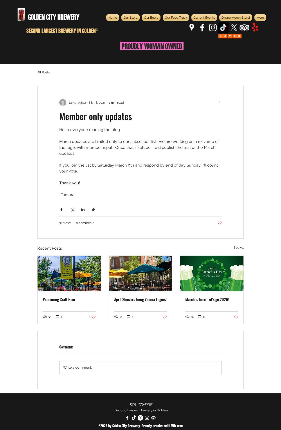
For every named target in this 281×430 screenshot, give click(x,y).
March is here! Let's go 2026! (207, 299)
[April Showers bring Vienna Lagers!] (140, 273)
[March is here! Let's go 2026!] (211, 273)
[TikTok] (223, 27)
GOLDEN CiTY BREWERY (53, 16)
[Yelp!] (255, 27)
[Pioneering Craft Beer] (69, 273)
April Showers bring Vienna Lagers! (140, 299)
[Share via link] (94, 209)
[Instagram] (213, 27)
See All (239, 247)
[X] (234, 27)
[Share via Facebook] (61, 209)
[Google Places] (192, 27)
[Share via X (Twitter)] (72, 209)
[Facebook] (202, 27)
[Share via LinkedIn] (83, 209)
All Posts (43, 72)
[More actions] (219, 102)
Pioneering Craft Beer (59, 299)
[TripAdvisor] (244, 27)
